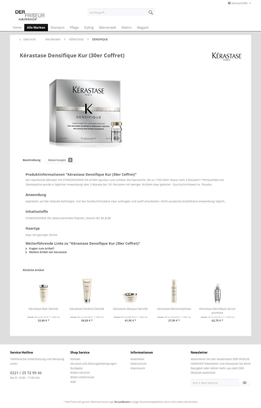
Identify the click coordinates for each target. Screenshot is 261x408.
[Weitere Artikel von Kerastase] (226, 59)
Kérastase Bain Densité (43, 309)
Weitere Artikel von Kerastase (47, 252)
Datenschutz (138, 363)
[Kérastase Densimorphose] (174, 291)
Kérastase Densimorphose (174, 309)
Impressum (137, 368)
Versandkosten (122, 401)
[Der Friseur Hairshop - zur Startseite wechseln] (30, 15)
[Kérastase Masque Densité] (130, 291)
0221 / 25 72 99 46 (26, 372)
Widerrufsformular (82, 377)
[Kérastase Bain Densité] (43, 291)
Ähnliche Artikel (33, 270)
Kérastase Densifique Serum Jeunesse (217, 310)
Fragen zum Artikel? (41, 248)
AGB (73, 382)
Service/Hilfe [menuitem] (239, 3)
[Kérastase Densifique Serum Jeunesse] (217, 291)
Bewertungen (59, 160)
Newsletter (137, 359)
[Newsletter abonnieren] (245, 383)
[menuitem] (121, 12)
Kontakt (75, 359)
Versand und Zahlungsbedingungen (93, 363)
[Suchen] (151, 12)
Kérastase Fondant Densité (87, 309)
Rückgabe (76, 368)
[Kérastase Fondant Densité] (87, 291)
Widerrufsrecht (80, 372)
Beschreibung (32, 160)
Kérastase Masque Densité (130, 309)
